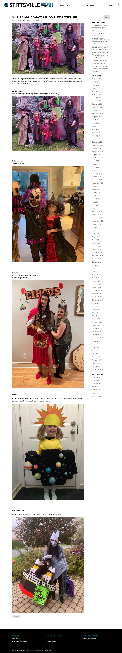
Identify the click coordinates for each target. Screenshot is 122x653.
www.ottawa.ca (51, 641)
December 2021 (97, 253)
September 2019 (97, 338)
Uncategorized (97, 396)
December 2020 (97, 290)
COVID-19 (95, 380)
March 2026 (96, 95)
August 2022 (96, 227)
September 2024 (97, 151)
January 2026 (96, 101)
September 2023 (97, 189)
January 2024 (96, 177)
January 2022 (96, 249)
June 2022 (95, 234)
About (62, 5)
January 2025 (96, 139)
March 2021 (96, 281)
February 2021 (97, 284)
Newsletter (91, 5)
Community (36, 20)
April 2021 (95, 278)
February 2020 (97, 322)
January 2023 (96, 215)
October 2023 (96, 186)
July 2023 (95, 196)
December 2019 (97, 328)
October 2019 (96, 335)
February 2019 (97, 360)
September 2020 (97, 300)
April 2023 (95, 205)
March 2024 (96, 170)
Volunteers (103, 5)
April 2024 (95, 167)
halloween (16, 616)
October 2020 (96, 297)
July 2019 (95, 344)
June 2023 (95, 199)
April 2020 (95, 316)
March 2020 (96, 319)
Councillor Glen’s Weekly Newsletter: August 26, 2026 (100, 27)
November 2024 (97, 145)
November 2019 (97, 332)
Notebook (95, 393)
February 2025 (97, 136)
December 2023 (97, 180)
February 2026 (97, 98)
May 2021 (95, 275)
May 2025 (95, 126)
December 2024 (97, 142)
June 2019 (95, 347)
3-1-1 (48, 639)
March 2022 (96, 243)
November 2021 (97, 256)
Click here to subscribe (88, 639)
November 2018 (97, 369)
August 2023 (96, 193)
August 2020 (96, 303)
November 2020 (97, 294)
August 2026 (96, 79)
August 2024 (96, 155)
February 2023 (97, 211)
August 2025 (96, 117)
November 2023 (97, 183)
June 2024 (95, 161)
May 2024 (95, 164)
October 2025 (96, 110)
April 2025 (95, 129)
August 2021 (96, 265)
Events (82, 5)
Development (72, 5)
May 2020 (95, 313)
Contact (112, 5)
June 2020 (95, 309)
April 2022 (95, 240)
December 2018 (97, 366)
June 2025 (95, 123)
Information (96, 390)
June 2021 (95, 272)
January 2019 (96, 363)
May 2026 (95, 88)
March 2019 (96, 357)
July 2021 (95, 268)
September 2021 (97, 262)
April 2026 (95, 91)
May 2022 (95, 237)
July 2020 (95, 306)
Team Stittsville (18, 20)
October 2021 (96, 259)
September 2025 (97, 114)
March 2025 (96, 132)
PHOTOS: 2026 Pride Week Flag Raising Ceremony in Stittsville (101, 41)
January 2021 (96, 287)
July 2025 (95, 120)
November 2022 (97, 221)
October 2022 (96, 224)
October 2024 (96, 148)
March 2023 (96, 208)
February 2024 (97, 174)
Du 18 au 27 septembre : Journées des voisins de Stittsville (100, 68)
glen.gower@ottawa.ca (19, 641)
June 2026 (95, 85)
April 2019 (95, 354)
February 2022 (97, 246)
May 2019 (95, 350)
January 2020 (96, 325)
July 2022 (95, 230)
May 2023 (95, 202)
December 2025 (97, 104)
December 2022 (97, 218)
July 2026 (95, 82)
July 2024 (95, 158)
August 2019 (96, 341)
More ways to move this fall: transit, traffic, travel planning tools (100, 55)
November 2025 (97, 107)
